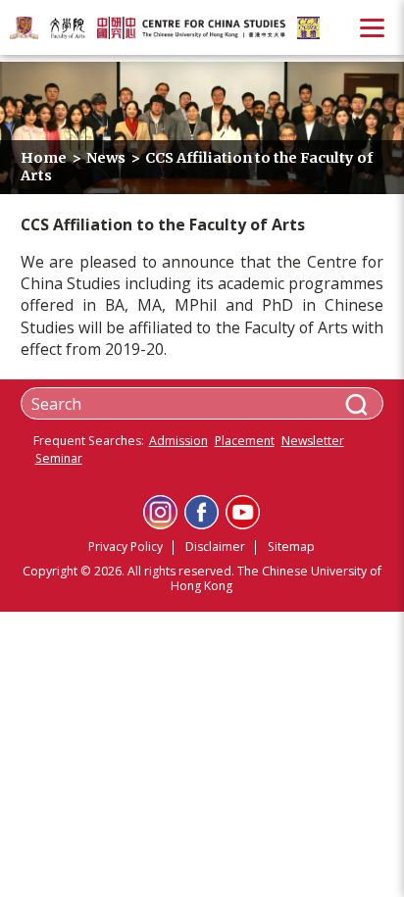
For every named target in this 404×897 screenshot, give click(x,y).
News (106, 158)
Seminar (58, 459)
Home (44, 158)
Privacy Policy (125, 546)
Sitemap (291, 546)
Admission (178, 441)
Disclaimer (215, 546)
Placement (245, 441)
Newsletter (312, 441)
